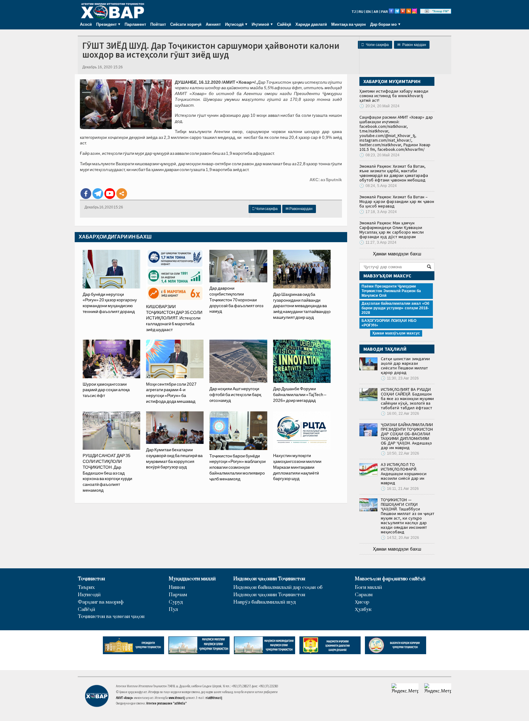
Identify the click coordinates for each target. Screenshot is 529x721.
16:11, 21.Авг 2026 (400, 488)
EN (368, 11)
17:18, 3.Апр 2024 (378, 212)
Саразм (364, 595)
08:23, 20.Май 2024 (379, 155)
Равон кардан (411, 45)
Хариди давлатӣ (311, 24)
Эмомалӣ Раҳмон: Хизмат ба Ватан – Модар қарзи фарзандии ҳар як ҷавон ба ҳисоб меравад (396, 201)
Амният (213, 24)
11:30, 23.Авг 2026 (400, 378)
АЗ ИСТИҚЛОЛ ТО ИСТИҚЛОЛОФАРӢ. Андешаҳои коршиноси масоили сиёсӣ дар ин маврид (403, 474)
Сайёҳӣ (284, 24)
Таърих (86, 587)
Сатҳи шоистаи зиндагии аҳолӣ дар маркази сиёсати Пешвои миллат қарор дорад (405, 365)
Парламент (135, 24)
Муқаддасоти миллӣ (192, 579)
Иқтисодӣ (89, 595)
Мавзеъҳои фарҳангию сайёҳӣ (390, 579)
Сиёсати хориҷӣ (185, 24)
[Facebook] (86, 193)
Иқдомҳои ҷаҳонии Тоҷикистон (269, 579)
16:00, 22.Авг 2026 (400, 413)
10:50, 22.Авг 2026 (400, 453)
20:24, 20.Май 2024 (379, 106)
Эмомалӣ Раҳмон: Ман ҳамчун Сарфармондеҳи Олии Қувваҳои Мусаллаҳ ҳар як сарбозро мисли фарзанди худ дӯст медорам (391, 229)
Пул (173, 609)
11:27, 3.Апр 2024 (377, 242)
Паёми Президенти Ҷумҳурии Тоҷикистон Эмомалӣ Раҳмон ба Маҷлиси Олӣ (391, 291)
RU (360, 11)
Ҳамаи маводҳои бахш (397, 253)
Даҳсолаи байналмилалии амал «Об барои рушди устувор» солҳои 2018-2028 (395, 308)
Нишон (177, 587)
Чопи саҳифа (375, 45)
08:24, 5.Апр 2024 (378, 186)
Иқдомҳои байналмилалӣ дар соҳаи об (277, 587)
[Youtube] (109, 193)
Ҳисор (362, 602)
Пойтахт (158, 24)
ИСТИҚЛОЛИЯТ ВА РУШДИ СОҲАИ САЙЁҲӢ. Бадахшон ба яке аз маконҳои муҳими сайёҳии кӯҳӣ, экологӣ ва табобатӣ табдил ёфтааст (407, 398)
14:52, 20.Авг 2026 (400, 538)
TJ (354, 11)
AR (375, 11)
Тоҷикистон (91, 579)
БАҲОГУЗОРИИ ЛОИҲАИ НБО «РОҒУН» (389, 323)
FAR (384, 11)
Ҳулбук (363, 609)
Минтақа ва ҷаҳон (348, 24)
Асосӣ (86, 24)
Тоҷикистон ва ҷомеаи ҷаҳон (111, 617)
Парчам (178, 595)
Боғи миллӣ (368, 587)
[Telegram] (97, 193)
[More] (121, 193)
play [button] (427, 11)
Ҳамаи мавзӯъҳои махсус (396, 333)
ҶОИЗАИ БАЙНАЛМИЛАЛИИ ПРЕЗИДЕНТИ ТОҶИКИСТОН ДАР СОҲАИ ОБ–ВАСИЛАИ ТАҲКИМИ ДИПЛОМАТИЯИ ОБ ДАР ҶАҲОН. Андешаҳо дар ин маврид (407, 436)
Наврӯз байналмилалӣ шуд (264, 602)
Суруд (176, 602)
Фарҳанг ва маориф (101, 602)
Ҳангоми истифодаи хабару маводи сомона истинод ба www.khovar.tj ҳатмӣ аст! (393, 95)
